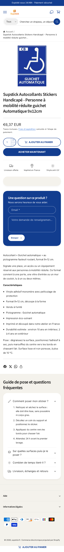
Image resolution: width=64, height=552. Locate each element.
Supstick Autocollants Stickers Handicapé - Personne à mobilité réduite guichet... (30, 36)
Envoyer (14, 238)
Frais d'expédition (27, 129)
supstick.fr (16, 540)
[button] (5, 12)
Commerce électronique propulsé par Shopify (40, 540)
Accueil (9, 31)
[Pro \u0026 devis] (51, 12)
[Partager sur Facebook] (5, 366)
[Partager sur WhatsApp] (16, 366)
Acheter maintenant (32, 151)
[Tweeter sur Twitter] (10, 366)
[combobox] (40, 22)
